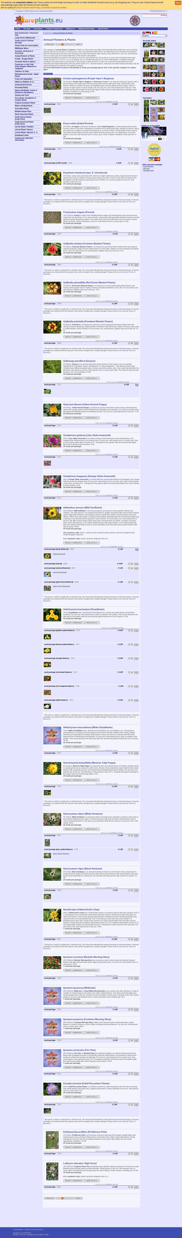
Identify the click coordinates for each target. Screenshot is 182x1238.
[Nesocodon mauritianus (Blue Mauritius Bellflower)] (161, 47)
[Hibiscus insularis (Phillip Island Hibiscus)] (146, 47)
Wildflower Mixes (22, 48)
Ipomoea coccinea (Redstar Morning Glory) (86, 957)
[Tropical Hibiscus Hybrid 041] (161, 76)
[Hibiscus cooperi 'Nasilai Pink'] (153, 54)
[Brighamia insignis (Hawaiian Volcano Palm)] (146, 62)
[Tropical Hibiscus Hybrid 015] (153, 91)
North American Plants (24, 114)
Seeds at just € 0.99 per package (24, 42)
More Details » (92, 98)
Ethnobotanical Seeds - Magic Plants (27, 75)
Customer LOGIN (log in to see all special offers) (34, 11)
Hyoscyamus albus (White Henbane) (83, 814)
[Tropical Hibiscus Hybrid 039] (161, 91)
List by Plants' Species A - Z (26, 132)
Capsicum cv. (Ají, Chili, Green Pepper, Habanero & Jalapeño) (26, 66)
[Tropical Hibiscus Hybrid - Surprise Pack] (146, 76)
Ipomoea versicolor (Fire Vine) (79, 1050)
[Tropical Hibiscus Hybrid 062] (161, 84)
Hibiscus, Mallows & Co (24, 82)
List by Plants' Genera (24, 130)
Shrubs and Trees (22, 95)
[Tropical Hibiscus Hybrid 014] (146, 91)
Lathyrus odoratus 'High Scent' (80, 1163)
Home (17, 29)
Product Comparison (54, 29)
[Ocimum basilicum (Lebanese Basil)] (146, 106)
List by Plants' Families (24, 127)
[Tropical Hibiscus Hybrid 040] (146, 84)
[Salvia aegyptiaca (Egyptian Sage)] (153, 114)
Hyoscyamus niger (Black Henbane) (82, 868)
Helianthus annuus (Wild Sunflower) (82, 507)
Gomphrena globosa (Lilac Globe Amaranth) (87, 435)
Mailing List (70, 29)
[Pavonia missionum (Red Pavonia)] (146, 69)
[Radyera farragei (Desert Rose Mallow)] (161, 54)
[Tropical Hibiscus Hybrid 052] (153, 84)
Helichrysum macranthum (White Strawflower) (87, 727)
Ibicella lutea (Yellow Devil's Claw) (81, 909)
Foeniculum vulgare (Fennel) (78, 212)
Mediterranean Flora (23, 111)
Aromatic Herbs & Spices (25, 62)
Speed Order (103, 29)
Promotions (38, 29)
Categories (47, 33)
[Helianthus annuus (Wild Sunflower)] (161, 119)
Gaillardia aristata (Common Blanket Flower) (86, 243)
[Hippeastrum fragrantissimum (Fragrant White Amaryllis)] (153, 46)
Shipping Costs (111, 101)
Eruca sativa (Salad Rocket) (78, 123)
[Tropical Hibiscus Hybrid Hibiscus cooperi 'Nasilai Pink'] (153, 76)
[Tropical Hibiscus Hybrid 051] (161, 71)
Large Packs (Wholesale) (25, 38)
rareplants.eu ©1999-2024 (22, 1233)
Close (178, 3)
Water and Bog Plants (23, 106)
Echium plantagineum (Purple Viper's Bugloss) (88, 78)
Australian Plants (22, 109)
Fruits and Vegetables (23, 79)
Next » (79, 44)
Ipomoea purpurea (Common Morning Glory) (87, 1019)
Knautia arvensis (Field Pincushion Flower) (86, 1083)
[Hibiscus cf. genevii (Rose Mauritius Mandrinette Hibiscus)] (153, 62)
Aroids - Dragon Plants (24, 59)
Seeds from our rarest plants (26, 45)
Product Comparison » (74, 98)
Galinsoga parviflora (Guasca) (79, 361)
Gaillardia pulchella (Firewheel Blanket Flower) (88, 321)
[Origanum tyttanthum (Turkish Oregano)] (153, 121)
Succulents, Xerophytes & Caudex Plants (25, 99)
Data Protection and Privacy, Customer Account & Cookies (41, 7)
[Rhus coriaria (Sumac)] (161, 112)
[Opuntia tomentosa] (153, 104)
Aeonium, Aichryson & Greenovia (24, 52)
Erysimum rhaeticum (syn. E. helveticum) (85, 172)
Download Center (22, 135)
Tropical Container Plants (25, 103)
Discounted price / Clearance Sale (26, 34)
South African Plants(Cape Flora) (23, 118)
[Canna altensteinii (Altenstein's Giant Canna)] (146, 56)
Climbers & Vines (22, 71)
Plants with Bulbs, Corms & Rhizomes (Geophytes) (26, 91)
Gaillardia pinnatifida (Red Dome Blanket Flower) (89, 282)
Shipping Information (86, 29)
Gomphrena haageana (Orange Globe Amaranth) (89, 476)
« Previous (49, 44)
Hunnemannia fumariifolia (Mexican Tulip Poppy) (89, 763)
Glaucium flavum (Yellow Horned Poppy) (85, 404)
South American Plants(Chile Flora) (24, 123)
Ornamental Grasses (23, 85)
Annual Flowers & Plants (25, 56)
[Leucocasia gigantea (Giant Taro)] (146, 121)
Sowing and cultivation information (24, 139)
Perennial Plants (21, 88)
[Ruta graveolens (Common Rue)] (153, 69)
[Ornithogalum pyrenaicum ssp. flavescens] (146, 114)
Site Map (26, 29)
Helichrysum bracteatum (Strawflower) (83, 609)
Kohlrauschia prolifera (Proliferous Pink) (85, 1132)
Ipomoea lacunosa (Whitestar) (79, 988)
